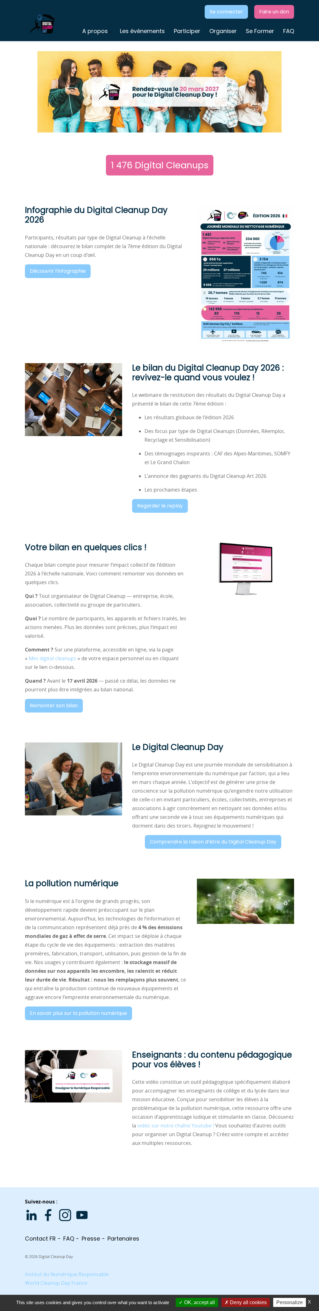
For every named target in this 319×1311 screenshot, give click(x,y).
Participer (187, 31)
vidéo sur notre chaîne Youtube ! (176, 1125)
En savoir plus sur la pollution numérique (78, 1013)
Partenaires (123, 1238)
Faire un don (274, 11)
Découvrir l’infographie (58, 271)
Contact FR (40, 1238)
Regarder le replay (160, 505)
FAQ (288, 31)
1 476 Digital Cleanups (159, 165)
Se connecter (226, 11)
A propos (95, 31)
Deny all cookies (248, 1302)
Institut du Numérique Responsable (67, 1274)
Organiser (223, 31)
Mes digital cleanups (52, 658)
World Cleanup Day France (56, 1283)
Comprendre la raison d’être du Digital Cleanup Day (213, 841)
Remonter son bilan (54, 705)
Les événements (142, 31)
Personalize (289, 1302)
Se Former (260, 31)
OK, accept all (199, 1302)
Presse (91, 1238)
